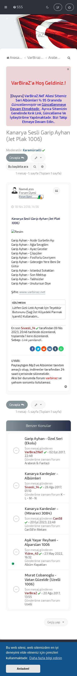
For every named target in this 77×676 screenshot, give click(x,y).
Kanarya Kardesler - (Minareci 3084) (41, 510)
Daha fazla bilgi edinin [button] (45, 658)
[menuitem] (18, 6)
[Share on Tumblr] (55, 348)
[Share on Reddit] (43, 348)
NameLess (26, 189)
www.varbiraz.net (32, 292)
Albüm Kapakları (36, 564)
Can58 (57, 518)
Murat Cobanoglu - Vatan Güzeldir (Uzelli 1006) (42, 579)
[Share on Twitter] (38, 348)
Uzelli (28, 604)
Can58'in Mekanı (35, 529)
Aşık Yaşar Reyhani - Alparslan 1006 (41, 542)
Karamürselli (32, 150)
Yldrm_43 (31, 553)
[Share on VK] (49, 348)
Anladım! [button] (23, 668)
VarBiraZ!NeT (34, 452)
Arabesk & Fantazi (37, 463)
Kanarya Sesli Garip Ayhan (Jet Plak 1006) (38, 135)
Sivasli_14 (28, 328)
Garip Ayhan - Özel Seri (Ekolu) (43, 440)
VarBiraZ (31, 593)
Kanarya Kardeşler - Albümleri (41, 475)
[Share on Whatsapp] (61, 348)
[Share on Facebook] (32, 348)
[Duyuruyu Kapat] (68, 69)
